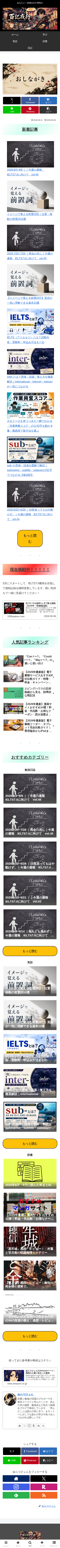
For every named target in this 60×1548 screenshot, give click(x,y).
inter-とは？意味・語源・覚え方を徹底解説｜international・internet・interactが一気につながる (30, 381)
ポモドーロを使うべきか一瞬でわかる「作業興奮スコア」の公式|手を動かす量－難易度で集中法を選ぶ (30, 426)
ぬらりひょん (26, 1394)
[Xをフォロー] (24, 1425)
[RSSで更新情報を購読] (43, 1425)
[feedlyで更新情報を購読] (38, 1425)
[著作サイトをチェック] (20, 1425)
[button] (48, 110)
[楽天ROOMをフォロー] (34, 1425)
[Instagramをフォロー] (29, 1425)
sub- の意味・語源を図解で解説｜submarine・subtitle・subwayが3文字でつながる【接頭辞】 (29, 470)
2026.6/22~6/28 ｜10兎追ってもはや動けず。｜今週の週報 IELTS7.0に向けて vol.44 (30, 514)
